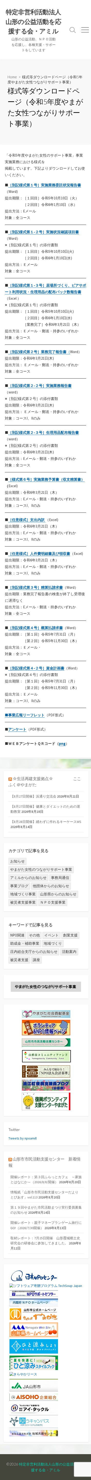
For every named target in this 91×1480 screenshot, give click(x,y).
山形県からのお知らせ (58, 894)
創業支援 (70, 935)
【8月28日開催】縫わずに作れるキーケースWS (45, 822)
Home (12, 77)
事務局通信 (60, 877)
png (62, 743)
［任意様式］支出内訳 (26, 519)
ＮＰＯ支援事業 (53, 902)
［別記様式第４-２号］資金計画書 (36, 668)
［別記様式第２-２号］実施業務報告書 (40, 385)
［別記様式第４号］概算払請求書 (35, 627)
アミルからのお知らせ (28, 877)
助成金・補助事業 (24, 943)
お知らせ (17, 861)
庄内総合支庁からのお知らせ (34, 951)
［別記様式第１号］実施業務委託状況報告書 (44, 185)
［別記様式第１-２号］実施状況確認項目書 (43, 232)
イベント (51, 935)
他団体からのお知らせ (51, 886)
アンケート (17, 729)
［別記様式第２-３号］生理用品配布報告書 (43, 432)
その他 (34, 935)
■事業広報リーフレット (25, 715)
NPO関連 (17, 935)
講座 (36, 960)
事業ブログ (19, 886)
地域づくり (53, 943)
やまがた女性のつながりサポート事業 (41, 869)
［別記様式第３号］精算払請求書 (35, 587)
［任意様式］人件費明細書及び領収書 (39, 553)
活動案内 (69, 951)
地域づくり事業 (23, 894)
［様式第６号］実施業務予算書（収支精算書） (46, 479)
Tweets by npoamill (22, 1138)
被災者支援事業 (23, 902)
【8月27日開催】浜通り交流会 (33, 796)
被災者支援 (19, 960)
